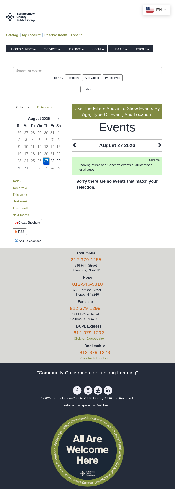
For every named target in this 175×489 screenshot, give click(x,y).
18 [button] (33, 154)
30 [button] (46, 133)
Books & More (22, 49)
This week (20, 194)
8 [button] (59, 140)
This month (21, 208)
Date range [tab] (45, 107)
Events (141, 49)
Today (87, 89)
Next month (21, 215)
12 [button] (39, 147)
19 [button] (39, 154)
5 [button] (40, 140)
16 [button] (19, 154)
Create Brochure (29, 222)
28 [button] (33, 133)
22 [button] (59, 154)
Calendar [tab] (22, 107)
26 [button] (19, 133)
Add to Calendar (29, 241)
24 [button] (26, 161)
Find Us (119, 49)
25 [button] (33, 161)
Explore (75, 49)
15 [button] (59, 147)
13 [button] (46, 147)
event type (112, 77)
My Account (31, 35)
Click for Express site (89, 338)
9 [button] (19, 147)
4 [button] (33, 140)
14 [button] (52, 147)
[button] (74, 145)
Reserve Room (55, 35)
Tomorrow (20, 188)
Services (51, 49)
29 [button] (39, 133)
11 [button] (33, 147)
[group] (39, 143)
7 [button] (52, 140)
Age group (92, 77)
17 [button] (26, 154)
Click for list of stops (94, 358)
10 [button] (26, 147)
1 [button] (59, 133)
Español (77, 35)
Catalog (12, 35)
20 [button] (46, 154)
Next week (20, 201)
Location (73, 77)
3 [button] (26, 140)
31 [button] (52, 133)
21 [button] (52, 154)
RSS (20, 231)
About (97, 49)
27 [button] (26, 133)
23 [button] (19, 161)
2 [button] (19, 140)
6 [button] (46, 140)
